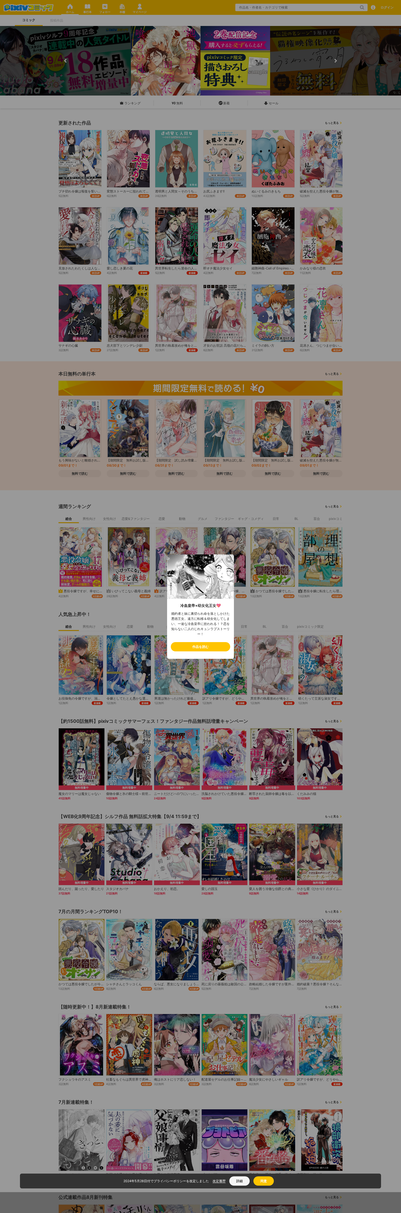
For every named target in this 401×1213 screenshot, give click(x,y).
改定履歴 (219, 1181)
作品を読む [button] (200, 647)
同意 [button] (263, 1181)
